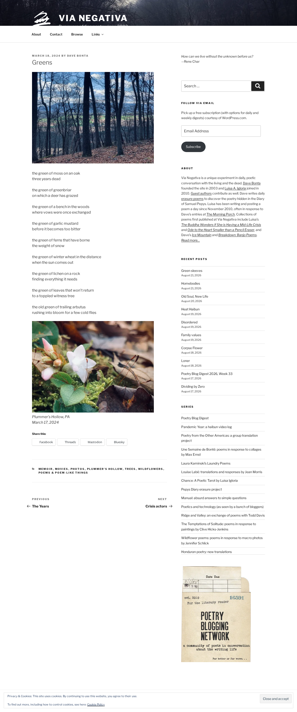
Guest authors (201, 193)
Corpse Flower (192, 348)
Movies (61, 469)
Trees (130, 469)
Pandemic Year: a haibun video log (206, 427)
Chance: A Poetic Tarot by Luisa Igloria (209, 480)
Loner (185, 361)
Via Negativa (93, 18)
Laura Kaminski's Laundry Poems (205, 463)
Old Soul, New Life (194, 296)
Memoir (46, 469)
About (36, 34)
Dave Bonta (78, 55)
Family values (191, 335)
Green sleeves (191, 271)
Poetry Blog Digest (195, 418)
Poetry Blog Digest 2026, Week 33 (206, 374)
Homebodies (190, 283)
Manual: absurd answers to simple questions (213, 498)
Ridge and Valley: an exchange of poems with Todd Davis (223, 515)
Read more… (190, 240)
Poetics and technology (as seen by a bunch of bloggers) (222, 507)
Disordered (189, 322)
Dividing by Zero (193, 386)
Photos (78, 469)
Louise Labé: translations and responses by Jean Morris (221, 472)
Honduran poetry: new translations (206, 552)
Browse (77, 34)
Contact (56, 34)
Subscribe (193, 147)
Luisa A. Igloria (235, 188)
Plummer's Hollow (105, 469)
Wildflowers (150, 469)
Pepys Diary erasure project (201, 489)
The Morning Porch (221, 214)
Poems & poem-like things (63, 472)
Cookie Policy (96, 704)
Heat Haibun (190, 309)
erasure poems (192, 199)
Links (96, 34)
